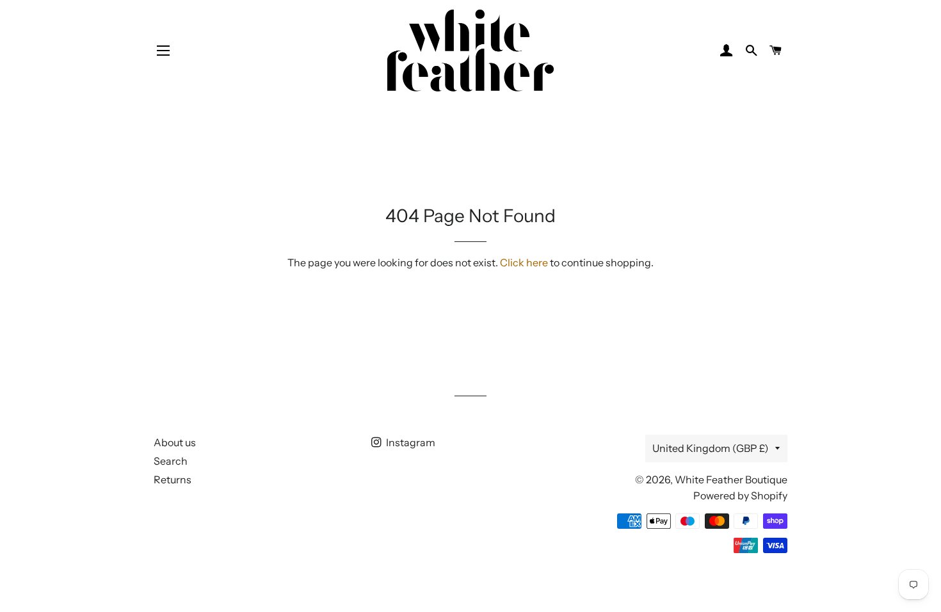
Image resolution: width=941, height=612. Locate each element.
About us (175, 442)
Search (171, 461)
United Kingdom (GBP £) (710, 448)
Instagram (409, 442)
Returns (172, 479)
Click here (524, 262)
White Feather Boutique (731, 479)
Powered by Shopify (740, 495)
